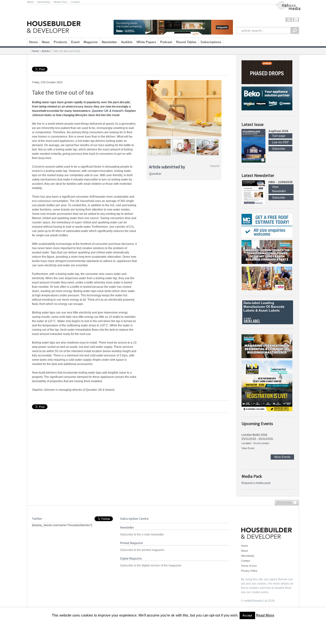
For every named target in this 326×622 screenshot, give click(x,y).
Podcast (166, 42)
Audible (126, 42)
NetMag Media (283, 3)
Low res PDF (280, 142)
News (46, 42)
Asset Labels (269, 310)
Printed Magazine (131, 543)
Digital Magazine (131, 558)
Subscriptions (210, 42)
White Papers (146, 42)
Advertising (43, 1)
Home (33, 42)
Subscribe (278, 148)
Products (60, 42)
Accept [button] (247, 615)
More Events (282, 457)
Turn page (278, 136)
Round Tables (186, 42)
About (30, 1)
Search (294, 30)
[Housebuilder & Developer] (54, 20)
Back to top (283, 503)
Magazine (91, 42)
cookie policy (260, 592)
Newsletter (109, 42)
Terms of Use (249, 565)
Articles (46, 51)
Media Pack (60, 1)
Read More (265, 615)
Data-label (251, 303)
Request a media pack (256, 483)
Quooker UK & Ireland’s (108, 111)
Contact (75, 1)
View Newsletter (279, 189)
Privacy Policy (249, 570)
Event (75, 42)
